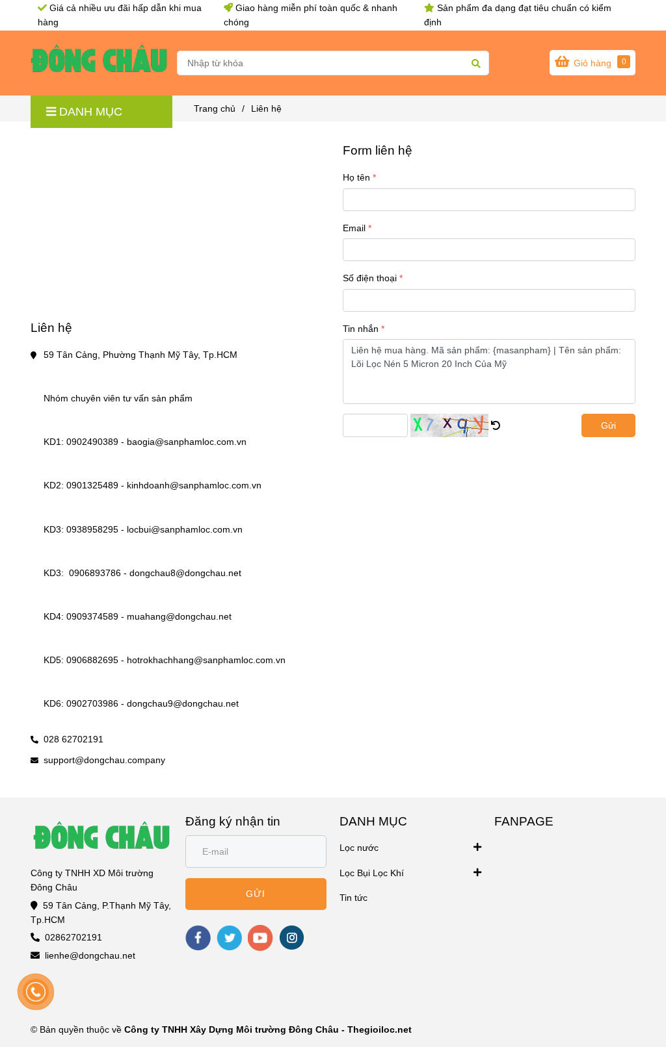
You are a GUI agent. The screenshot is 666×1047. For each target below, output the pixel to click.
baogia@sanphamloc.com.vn (188, 441)
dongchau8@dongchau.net (186, 573)
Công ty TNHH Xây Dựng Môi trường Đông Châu (231, 1029)
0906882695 (92, 660)
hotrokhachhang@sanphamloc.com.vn (207, 660)
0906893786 (95, 573)
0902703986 (92, 703)
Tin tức (353, 897)
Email (354, 228)
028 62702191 (73, 739)
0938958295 (92, 529)
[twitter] (229, 938)
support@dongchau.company (104, 760)
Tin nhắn (361, 328)
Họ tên (356, 177)
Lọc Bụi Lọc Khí (372, 873)
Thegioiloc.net (379, 1029)
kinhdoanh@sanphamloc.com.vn (195, 485)
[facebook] (198, 938)
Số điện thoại (370, 278)
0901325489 (92, 485)
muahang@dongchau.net (180, 616)
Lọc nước (359, 847)
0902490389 (92, 441)
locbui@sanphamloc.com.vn (186, 529)
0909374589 (92, 616)
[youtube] (260, 938)
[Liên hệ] (99, 63)
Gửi (608, 425)
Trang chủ (214, 108)
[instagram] (291, 937)
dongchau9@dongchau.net (184, 703)
